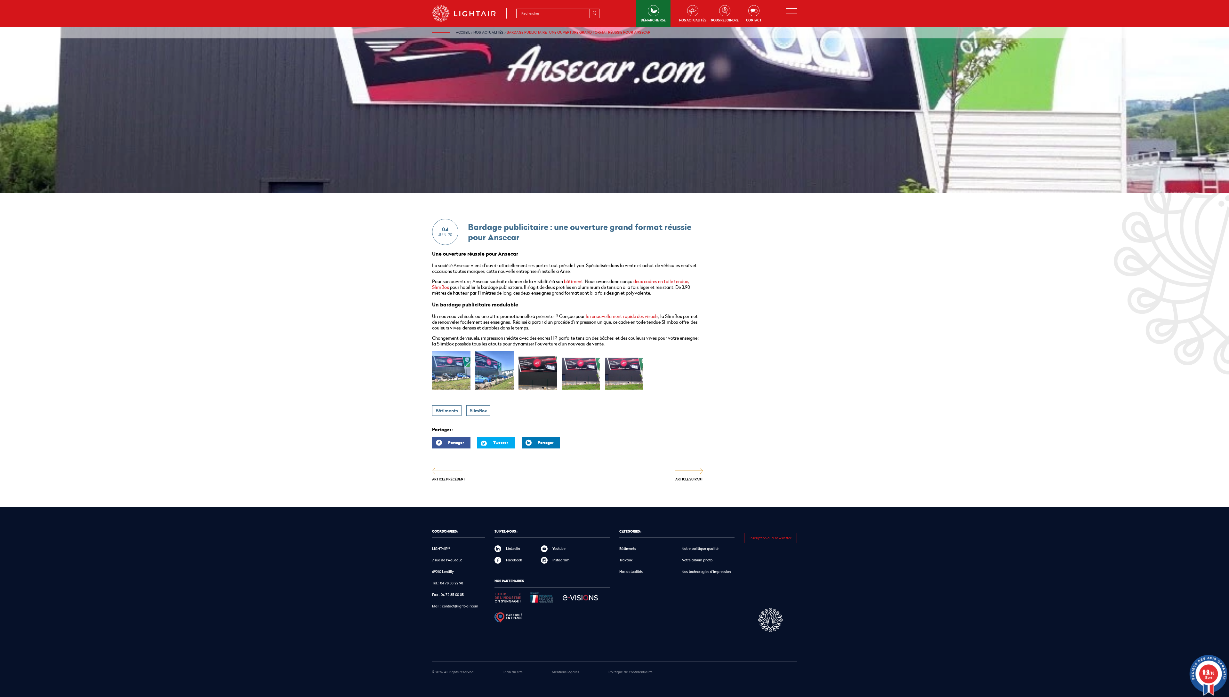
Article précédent (448, 479)
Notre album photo (697, 560)
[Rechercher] (594, 13)
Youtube (559, 548)
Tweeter (500, 442)
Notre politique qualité (700, 548)
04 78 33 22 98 (451, 583)
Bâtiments (447, 411)
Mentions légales (565, 671)
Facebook (514, 560)
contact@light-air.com (460, 606)
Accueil (463, 32)
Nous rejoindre (725, 20)
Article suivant (689, 479)
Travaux (626, 560)
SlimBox (478, 411)
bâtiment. (574, 281)
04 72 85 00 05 (452, 594)
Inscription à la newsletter (770, 537)
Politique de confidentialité (630, 671)
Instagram (560, 560)
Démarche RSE (653, 20)
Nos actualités (692, 20)
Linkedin (513, 548)
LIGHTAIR (469, 13)
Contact (754, 20)
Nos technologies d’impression (706, 571)
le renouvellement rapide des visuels (621, 316)
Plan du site (513, 671)
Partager (448, 444)
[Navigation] (791, 13)
